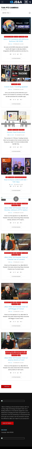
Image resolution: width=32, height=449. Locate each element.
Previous (6, 386)
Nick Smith (11, 135)
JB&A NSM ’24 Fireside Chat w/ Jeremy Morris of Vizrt (16, 359)
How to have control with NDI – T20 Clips (16, 181)
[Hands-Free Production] (16, 118)
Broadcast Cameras (8, 36)
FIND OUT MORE (7, 423)
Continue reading (16, 58)
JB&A (11, 44)
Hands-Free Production (16, 132)
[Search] (30, 2)
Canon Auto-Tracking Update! (16, 87)
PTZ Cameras (21, 36)
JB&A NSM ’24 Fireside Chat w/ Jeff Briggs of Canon (16, 308)
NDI (6, 177)
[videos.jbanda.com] (16, 2)
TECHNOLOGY (21, 129)
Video (26, 36)
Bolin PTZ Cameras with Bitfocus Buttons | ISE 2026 (16, 40)
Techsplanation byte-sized (20, 177)
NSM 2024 (19, 203)
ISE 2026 (16, 36)
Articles (10, 129)
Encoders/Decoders (19, 351)
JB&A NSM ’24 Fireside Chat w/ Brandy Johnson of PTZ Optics (16, 209)
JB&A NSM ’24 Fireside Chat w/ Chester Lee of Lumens (16, 258)
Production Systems (15, 353)
